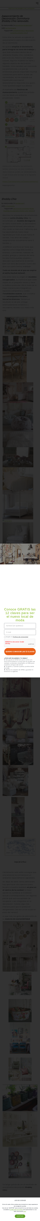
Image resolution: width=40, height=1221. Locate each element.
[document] (20, 610)
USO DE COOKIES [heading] (20, 1200)
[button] (37, 546)
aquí (24, 1211)
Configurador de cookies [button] (16, 1209)
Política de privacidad (20, 637)
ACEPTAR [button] (20, 1216)
